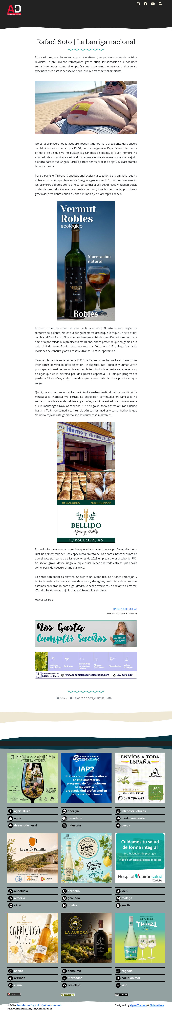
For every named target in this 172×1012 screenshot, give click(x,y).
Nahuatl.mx (157, 1005)
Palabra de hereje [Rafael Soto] (93, 698)
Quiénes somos (51, 1005)
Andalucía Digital (27, 1005)
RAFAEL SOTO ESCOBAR (125, 608)
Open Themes (138, 1005)
